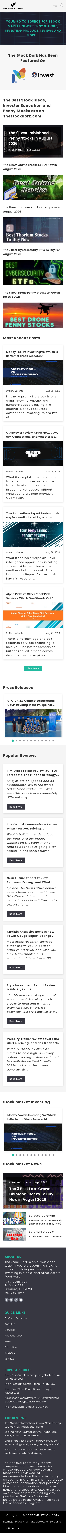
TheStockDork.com (16, 1318)
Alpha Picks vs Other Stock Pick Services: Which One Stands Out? (29, 596)
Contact (10, 1330)
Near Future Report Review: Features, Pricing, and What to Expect (31, 880)
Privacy (19, 1521)
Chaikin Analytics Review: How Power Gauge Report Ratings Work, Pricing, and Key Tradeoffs (32, 934)
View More (33, 668)
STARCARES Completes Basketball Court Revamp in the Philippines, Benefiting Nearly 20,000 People (31, 703)
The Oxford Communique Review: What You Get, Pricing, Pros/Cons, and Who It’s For (32, 826)
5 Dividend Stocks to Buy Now (45, 1236)
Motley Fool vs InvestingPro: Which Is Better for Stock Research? (32, 354)
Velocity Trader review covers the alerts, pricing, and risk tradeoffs (33, 1041)
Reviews (9, 1359)
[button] (13, 740)
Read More (15, 806)
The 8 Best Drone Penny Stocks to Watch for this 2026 (31, 295)
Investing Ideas (14, 1335)
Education (11, 1347)
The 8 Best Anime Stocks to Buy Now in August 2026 (30, 167)
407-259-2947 (14, 1293)
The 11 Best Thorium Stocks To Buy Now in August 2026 (31, 209)
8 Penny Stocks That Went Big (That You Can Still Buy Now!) (45, 1222)
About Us (10, 1324)
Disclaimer (56, 1521)
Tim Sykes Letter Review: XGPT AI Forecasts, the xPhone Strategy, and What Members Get (32, 773)
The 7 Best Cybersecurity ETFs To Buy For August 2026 (31, 252)
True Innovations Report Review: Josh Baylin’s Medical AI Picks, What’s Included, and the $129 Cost (32, 515)
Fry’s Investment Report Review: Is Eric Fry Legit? (31, 987)
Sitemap (8, 1521)
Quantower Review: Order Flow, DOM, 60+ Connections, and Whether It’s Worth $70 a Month (32, 435)
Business (10, 1353)
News (8, 1341)
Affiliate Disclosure (37, 1521)
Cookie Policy (11, 1528)
